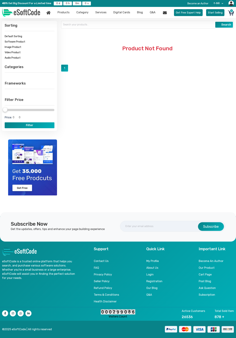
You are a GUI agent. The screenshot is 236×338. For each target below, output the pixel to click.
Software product (15, 41)
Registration (154, 281)
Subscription (207, 294)
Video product (13, 52)
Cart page (205, 274)
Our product (207, 267)
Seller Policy (102, 281)
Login (150, 274)
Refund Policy (103, 288)
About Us (152, 267)
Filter (29, 125)
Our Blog (152, 288)
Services (100, 12)
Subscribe (211, 226)
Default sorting (13, 36)
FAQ (96, 267)
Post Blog (205, 281)
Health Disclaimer (105, 301)
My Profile (152, 261)
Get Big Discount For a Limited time (26, 3)
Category (82, 12)
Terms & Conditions (106, 294)
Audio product (13, 57)
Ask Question (207, 288)
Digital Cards (121, 12)
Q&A (152, 12)
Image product (13, 47)
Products (63, 12)
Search (226, 24)
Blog (140, 12)
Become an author (211, 261)
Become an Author (197, 3)
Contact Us (101, 261)
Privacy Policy (103, 274)
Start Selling (215, 12)
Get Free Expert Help (188, 12)
